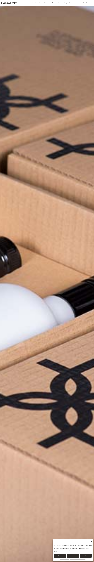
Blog (65, 3)
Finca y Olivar (43, 3)
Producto (53, 3)
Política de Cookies (64, 559)
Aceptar (60, 556)
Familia (34, 3)
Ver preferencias (86, 556)
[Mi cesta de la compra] (86, 2)
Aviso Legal (82, 559)
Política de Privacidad (75, 559)
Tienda (60, 3)
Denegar (73, 556)
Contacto (72, 3)
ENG (91, 3)
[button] (91, 541)
